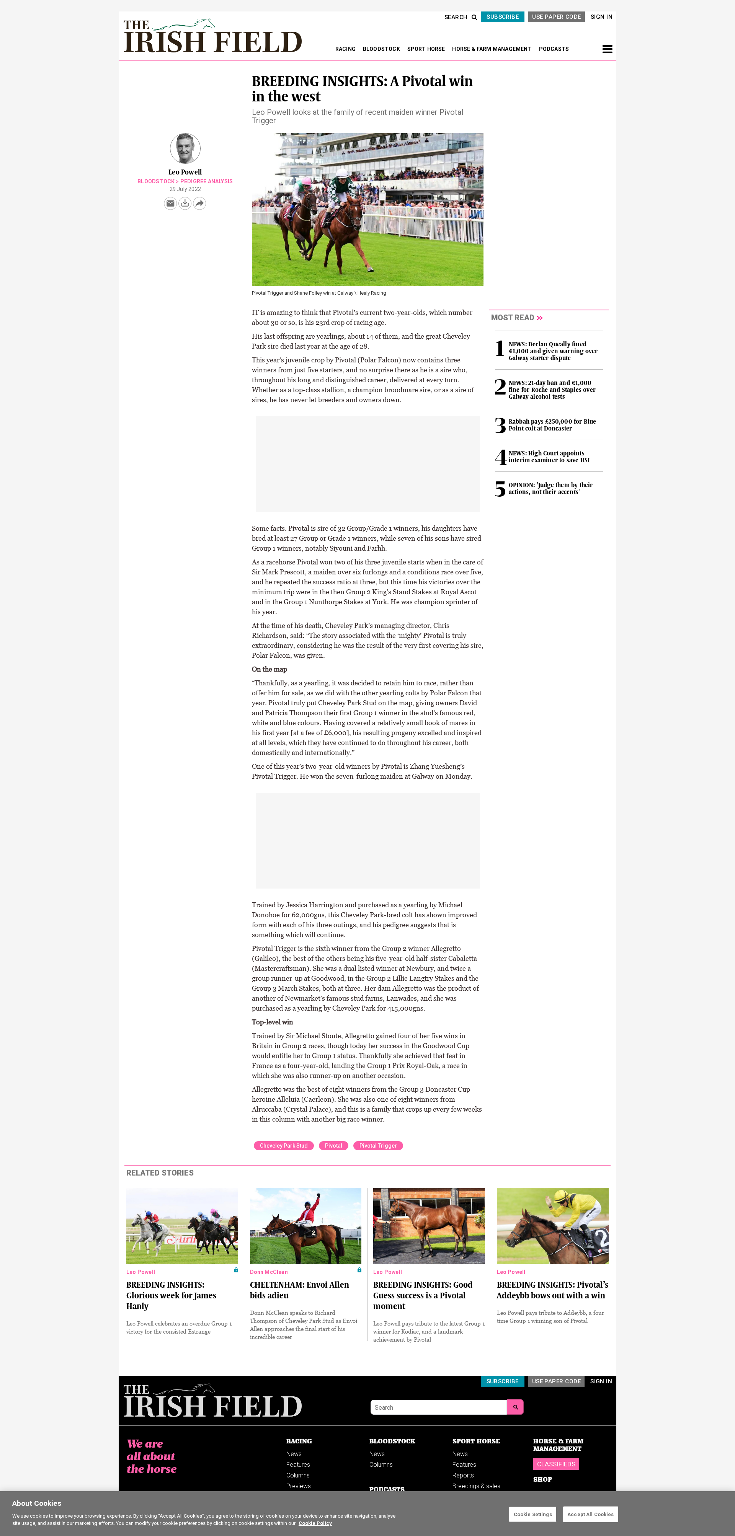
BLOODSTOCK (382, 49)
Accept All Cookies (590, 1514)
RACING (346, 49)
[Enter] (515, 1407)
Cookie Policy (315, 1523)
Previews (298, 1486)
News (294, 1454)
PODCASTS (554, 49)
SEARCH (456, 17)
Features (298, 1464)
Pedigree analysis (206, 181)
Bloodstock (156, 181)
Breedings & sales (476, 1486)
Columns (298, 1475)
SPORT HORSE (426, 49)
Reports (463, 1475)
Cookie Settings (533, 1514)
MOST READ (512, 317)
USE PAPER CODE (556, 16)
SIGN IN (601, 16)
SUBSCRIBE (503, 16)
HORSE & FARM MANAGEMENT (492, 49)
